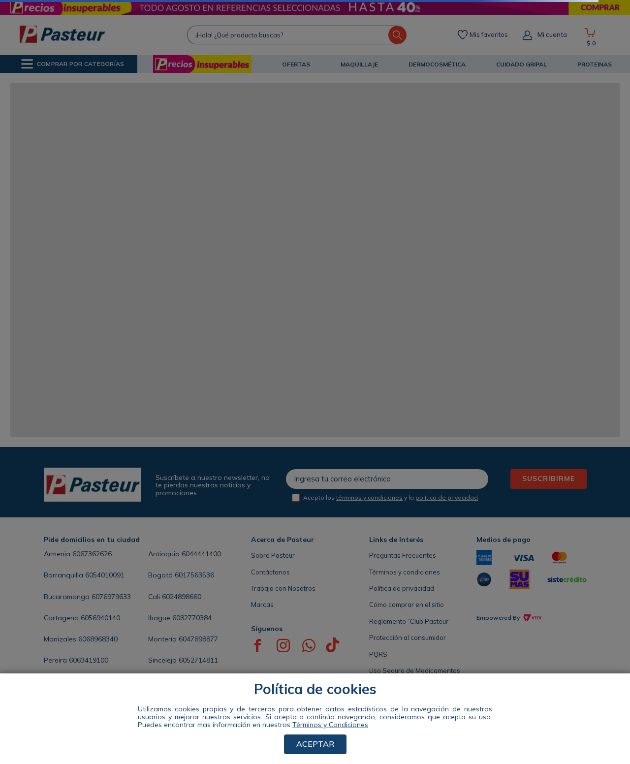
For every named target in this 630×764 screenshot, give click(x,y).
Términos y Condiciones (330, 724)
